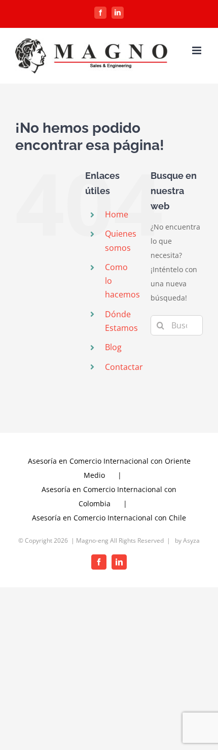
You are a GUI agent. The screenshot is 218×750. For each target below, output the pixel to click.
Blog (113, 347)
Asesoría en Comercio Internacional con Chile (109, 517)
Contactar (124, 366)
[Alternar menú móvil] (197, 50)
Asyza (191, 540)
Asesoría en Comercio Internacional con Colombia (109, 496)
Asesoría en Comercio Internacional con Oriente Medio (109, 468)
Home (116, 214)
